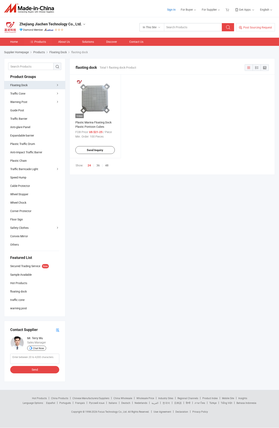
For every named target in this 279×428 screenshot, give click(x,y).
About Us (64, 42)
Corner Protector (20, 211)
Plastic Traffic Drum (22, 144)
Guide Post (17, 110)
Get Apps (244, 9)
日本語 (178, 402)
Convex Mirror (19, 236)
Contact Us (136, 42)
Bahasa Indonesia (246, 402)
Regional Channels (187, 398)
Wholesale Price (145, 398)
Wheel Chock (18, 202)
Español (50, 402)
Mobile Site (228, 398)
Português (65, 402)
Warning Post (18, 102)
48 (106, 165)
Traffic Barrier (18, 119)
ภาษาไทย (200, 402)
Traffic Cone (17, 93)
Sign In (171, 9)
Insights (242, 398)
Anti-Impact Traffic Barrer (26, 152)
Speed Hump (18, 177)
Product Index (210, 398)
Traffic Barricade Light (24, 169)
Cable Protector (20, 186)
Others (14, 244)
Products (40, 42)
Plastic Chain (18, 161)
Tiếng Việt (226, 402)
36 (98, 165)
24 (89, 165)
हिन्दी (188, 402)
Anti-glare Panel (20, 127)
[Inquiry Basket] (228, 9)
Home (14, 42)
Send (35, 370)
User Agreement (162, 411)
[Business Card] (57, 330)
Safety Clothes (19, 228)
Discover (111, 42)
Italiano (113, 402)
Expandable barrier (22, 135)
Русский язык (96, 402)
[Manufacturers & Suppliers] (30, 8)
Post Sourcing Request (257, 27)
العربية (155, 402)
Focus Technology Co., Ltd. (113, 411)
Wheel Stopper (19, 194)
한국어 (166, 402)
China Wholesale (123, 398)
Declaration (181, 411)
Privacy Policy (200, 411)
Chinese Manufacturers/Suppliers (91, 398)
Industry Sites (165, 398)
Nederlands (141, 402)
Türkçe (213, 402)
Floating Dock (19, 85)
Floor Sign (16, 219)
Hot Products (39, 398)
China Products (59, 398)
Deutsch (125, 402)
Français (80, 402)
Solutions (88, 42)
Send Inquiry (95, 150)
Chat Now (38, 348)
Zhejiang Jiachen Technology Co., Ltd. (50, 24)
